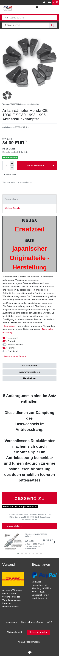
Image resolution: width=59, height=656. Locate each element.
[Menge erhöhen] (12, 163)
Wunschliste (11, 174)
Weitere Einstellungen (15, 356)
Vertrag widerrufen (38, 632)
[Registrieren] (49, 2)
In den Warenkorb (36, 165)
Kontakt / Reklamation (29, 642)
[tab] (29, 199)
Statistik (11, 341)
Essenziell (12, 338)
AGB (49, 622)
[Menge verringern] (12, 168)
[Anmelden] (44, 2)
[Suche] (53, 25)
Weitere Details (12, 208)
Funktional (13, 351)
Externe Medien (15, 344)
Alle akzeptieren (29, 365)
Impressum (11, 622)
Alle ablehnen (29, 378)
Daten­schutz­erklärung (32, 622)
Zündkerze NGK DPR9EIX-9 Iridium (36, 535)
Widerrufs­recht (14, 632)
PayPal (11, 348)
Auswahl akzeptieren (29, 372)
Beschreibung (11, 199)
